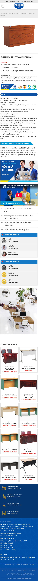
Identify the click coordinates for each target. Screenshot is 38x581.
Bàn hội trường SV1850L (28, 423)
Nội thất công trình (27, 574)
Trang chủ (3, 13)
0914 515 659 (13, 268)
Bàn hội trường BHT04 (28, 477)
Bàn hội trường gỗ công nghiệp (23, 78)
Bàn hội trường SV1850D (9, 450)
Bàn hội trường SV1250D (9, 396)
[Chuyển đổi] (2, 209)
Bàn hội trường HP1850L (9, 477)
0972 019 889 (13, 241)
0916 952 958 (13, 275)
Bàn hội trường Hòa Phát (21, 80)
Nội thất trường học (13, 574)
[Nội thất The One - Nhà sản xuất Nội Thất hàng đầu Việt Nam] (19, 6)
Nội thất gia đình (26, 573)
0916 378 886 (13, 248)
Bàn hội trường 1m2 (9, 80)
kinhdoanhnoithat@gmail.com (12, 533)
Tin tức (20, 576)
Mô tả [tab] (3, 94)
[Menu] (3, 6)
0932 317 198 (13, 255)
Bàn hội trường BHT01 (28, 368)
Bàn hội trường (13, 13)
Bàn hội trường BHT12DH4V (28, 450)
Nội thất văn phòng (14, 573)
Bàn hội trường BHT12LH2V (28, 396)
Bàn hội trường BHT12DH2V (9, 369)
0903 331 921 (13, 282)
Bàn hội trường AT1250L (9, 423)
